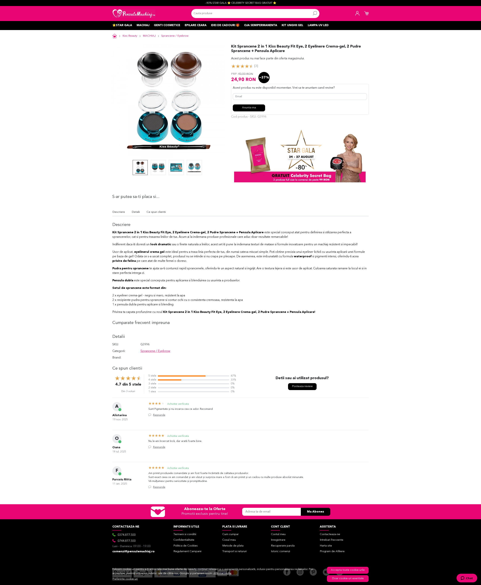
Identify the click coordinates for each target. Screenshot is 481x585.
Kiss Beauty (130, 36)
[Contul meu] (357, 13)
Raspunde (159, 415)
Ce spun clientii (156, 212)
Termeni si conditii (184, 534)
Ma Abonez (315, 511)
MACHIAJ (143, 25)
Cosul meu (229, 540)
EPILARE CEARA (195, 25)
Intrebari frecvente (331, 540)
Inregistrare (278, 540)
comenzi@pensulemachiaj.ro (133, 551)
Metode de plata (233, 545)
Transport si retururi (234, 551)
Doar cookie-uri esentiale (348, 578)
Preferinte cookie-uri (125, 579)
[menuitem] (140, 167)
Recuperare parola (283, 545)
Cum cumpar (230, 534)
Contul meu (278, 534)
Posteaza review (302, 386)
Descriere (118, 212)
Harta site (326, 545)
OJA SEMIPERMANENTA (260, 25)
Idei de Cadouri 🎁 (225, 25)
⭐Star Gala (122, 25)
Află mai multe (222, 573)
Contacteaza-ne (330, 534)
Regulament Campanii (187, 551)
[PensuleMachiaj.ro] (134, 13)
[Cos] (366, 13)
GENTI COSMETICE (167, 25)
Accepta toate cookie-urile (348, 570)
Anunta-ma (249, 107)
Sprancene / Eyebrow (174, 36)
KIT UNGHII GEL (292, 25)
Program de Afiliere (332, 551)
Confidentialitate (183, 540)
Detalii (136, 212)
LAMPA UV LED (318, 25)
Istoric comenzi (280, 551)
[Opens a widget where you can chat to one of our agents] (466, 578)
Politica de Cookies (185, 545)
